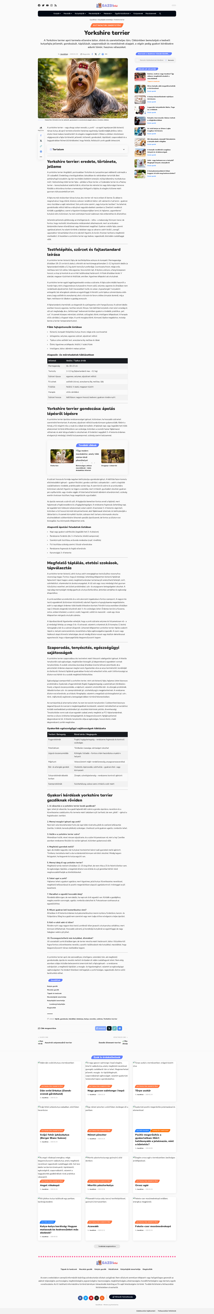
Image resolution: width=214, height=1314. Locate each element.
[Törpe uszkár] (154, 1074)
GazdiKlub (93, 20)
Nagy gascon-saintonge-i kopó (106, 1090)
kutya (86, 1019)
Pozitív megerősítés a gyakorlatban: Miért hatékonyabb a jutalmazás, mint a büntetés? (154, 1139)
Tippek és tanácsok (153, 81)
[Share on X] (95, 54)
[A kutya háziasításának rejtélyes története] (140, 99)
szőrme (100, 1019)
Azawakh (93, 1226)
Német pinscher (97, 1134)
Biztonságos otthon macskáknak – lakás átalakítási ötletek (84, 468)
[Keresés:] (152, 60)
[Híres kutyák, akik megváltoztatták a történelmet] (140, 89)
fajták (57, 1019)
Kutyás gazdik (151, 91)
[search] (160, 14)
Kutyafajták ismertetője (105, 20)
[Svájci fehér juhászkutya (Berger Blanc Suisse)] (59, 1118)
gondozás (64, 1019)
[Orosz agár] (154, 1169)
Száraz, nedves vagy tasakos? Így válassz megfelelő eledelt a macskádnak (160, 76)
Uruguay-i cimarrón (109, 466)
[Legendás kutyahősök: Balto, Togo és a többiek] (140, 110)
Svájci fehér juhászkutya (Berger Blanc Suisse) (54, 1136)
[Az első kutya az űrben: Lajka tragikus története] (140, 131)
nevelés (93, 1019)
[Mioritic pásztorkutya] (107, 1169)
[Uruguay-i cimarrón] (112, 456)
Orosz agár (142, 1185)
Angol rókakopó (50, 1185)
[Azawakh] (107, 1210)
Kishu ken (54, 466)
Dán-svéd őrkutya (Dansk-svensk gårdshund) (55, 1092)
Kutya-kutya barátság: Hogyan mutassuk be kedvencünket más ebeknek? (59, 1229)
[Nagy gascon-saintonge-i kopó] (107, 1074)
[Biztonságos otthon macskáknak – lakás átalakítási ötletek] (87, 456)
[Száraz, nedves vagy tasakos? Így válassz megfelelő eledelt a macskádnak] (140, 77)
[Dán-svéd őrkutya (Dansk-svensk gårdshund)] (59, 1074)
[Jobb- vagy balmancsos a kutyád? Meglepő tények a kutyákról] (140, 163)
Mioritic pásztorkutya (100, 1185)
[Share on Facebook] (92, 54)
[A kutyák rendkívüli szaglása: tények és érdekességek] (140, 153)
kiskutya (80, 1019)
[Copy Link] (99, 54)
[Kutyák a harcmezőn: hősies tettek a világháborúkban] (140, 121)
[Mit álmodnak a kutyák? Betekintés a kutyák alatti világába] (140, 142)
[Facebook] (39, 5)
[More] (106, 54)
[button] (122, 1297)
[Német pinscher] (107, 1118)
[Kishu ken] (62, 456)
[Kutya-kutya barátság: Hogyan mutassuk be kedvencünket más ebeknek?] (59, 1210)
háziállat (72, 1019)
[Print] (102, 54)
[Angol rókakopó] (59, 1169)
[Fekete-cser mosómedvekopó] (154, 1210)
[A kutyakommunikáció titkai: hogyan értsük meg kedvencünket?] (140, 174)
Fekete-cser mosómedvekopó (153, 1226)
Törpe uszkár (143, 1090)
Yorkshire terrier (110, 1019)
